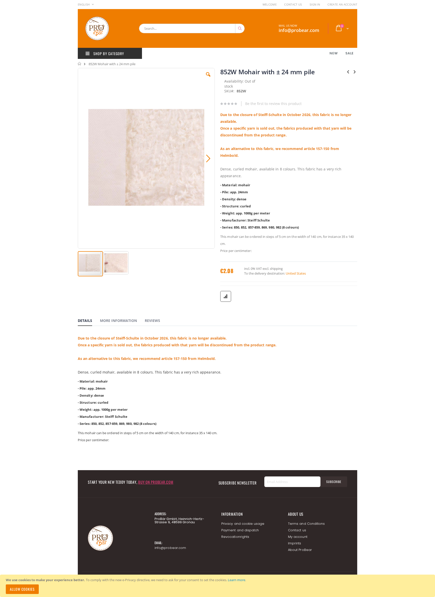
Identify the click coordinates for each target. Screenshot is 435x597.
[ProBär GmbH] (106, 28)
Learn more (236, 580)
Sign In (315, 4)
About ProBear (300, 549)
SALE (349, 53)
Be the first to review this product (273, 103)
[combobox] (192, 28)
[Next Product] (354, 71)
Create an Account (342, 4)
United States (296, 273)
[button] (208, 78)
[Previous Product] (348, 71)
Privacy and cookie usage (243, 523)
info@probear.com (170, 547)
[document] (218, 586)
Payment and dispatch (240, 530)
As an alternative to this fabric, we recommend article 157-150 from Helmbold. (147, 358)
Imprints (294, 543)
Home (80, 63)
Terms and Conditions (306, 523)
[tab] (89, 321)
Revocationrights (235, 536)
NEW (334, 53)
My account (297, 536)
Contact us (297, 530)
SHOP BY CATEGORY (108, 53)
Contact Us (293, 4)
